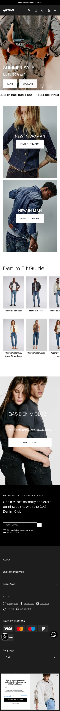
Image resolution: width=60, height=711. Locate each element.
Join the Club (29, 442)
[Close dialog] (57, 675)
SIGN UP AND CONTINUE (16, 700)
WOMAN (28, 84)
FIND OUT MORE (29, 144)
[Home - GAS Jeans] (8, 10)
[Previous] (43, 87)
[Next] (50, 87)
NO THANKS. (16, 704)
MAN (10, 84)
